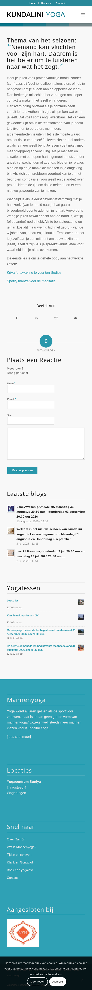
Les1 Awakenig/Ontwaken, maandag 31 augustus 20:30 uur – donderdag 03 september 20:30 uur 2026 (50, 511)
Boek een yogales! (20, 870)
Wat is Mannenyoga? (21, 847)
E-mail (11, 399)
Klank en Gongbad (20, 862)
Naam (11, 383)
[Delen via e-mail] (75, 318)
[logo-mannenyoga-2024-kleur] (38, 14)
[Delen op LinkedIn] (36, 318)
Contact (60, 3)
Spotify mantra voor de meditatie (31, 281)
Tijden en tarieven (19, 854)
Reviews (46, 3)
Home (33, 3)
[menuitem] (33, 3)
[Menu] (83, 15)
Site (9, 415)
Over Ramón (16, 839)
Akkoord (57, 981)
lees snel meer (19, 736)
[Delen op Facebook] (16, 318)
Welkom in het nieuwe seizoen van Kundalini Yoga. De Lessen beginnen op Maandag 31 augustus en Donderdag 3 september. (49, 533)
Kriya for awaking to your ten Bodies (35, 272)
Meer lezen (37, 981)
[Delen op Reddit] (55, 318)
